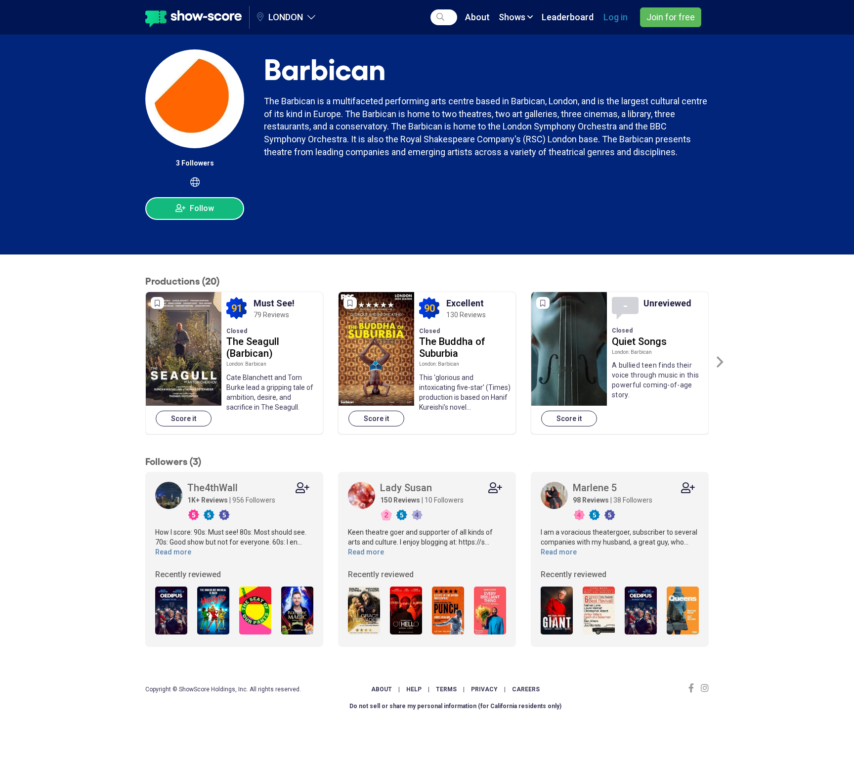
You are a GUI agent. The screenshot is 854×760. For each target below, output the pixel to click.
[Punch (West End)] (448, 611)
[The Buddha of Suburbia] (376, 349)
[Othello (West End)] (406, 611)
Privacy (484, 689)
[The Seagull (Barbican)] (183, 349)
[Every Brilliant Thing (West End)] (490, 611)
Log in (615, 17)
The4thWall (212, 488)
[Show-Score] (193, 17)
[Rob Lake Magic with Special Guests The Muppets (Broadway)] (297, 611)
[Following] (302, 488)
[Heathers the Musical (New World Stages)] (213, 611)
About (477, 17)
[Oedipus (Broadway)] (171, 611)
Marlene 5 (595, 488)
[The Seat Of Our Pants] (255, 611)
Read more (173, 552)
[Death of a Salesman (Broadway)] (599, 611)
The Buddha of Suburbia (452, 347)
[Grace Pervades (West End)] (364, 611)
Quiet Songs (639, 341)
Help (414, 689)
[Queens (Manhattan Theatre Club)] (683, 611)
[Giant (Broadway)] (557, 611)
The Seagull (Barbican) (252, 347)
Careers (526, 689)
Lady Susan (406, 488)
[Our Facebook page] (693, 688)
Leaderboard (568, 17)
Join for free (670, 17)
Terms (446, 689)
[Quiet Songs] (569, 349)
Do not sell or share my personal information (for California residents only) (455, 706)
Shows (513, 17)
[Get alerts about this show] (157, 303)
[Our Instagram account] (703, 688)
